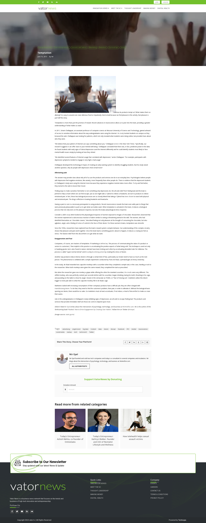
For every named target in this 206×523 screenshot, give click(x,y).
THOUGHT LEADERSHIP (99, 491)
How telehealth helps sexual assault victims (136, 437)
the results (128, 272)
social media (60, 332)
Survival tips (113, 47)
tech (75, 332)
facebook (121, 329)
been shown (129, 196)
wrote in (117, 144)
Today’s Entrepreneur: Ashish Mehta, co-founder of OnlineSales (70, 439)
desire (106, 329)
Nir (52, 57)
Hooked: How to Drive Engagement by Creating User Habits (89, 309)
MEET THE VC (95, 487)
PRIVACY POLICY (157, 498)
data (99, 329)
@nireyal (131, 309)
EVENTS (153, 483)
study (68, 215)
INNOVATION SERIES (98, 483)
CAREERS (154, 487)
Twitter (91, 332)
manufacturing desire (62, 288)
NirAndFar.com (128, 307)
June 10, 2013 (42, 57)
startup (69, 332)
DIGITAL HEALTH (96, 498)
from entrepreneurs (61, 47)
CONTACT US (155, 491)
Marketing (93, 47)
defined (103, 243)
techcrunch (83, 332)
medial (134, 329)
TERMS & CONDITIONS (159, 494)
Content (93, 329)
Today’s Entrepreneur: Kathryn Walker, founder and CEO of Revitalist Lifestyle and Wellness (103, 440)
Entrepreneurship (45, 47)
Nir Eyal (67, 307)
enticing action (99, 252)
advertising (66, 329)
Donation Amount (69, 385)
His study (120, 133)
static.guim (70, 314)
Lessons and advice (79, 47)
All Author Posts (79, 366)
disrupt (113, 329)
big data (85, 329)
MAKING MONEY (96, 494)
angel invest (76, 329)
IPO (128, 329)
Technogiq (182, 520)
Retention (102, 47)
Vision (123, 47)
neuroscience (143, 329)
